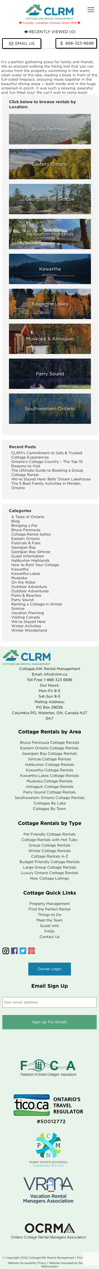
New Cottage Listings (49, 878)
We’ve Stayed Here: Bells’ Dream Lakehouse (50, 479)
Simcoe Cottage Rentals (49, 759)
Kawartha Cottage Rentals (49, 770)
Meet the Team (49, 920)
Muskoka (19, 578)
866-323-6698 (79, 43)
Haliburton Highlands (30, 560)
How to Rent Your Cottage (35, 565)
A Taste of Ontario (27, 517)
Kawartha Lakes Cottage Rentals (49, 775)
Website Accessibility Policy (27, 1263)
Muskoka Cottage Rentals (49, 781)
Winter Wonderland (29, 630)
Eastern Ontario (25, 538)
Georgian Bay (23, 547)
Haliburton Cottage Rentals (49, 764)
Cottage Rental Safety (31, 534)
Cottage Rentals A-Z (49, 856)
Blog (15, 521)
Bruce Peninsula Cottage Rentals (49, 742)
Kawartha (20, 569)
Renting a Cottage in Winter (36, 604)
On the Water (23, 582)
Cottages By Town (49, 809)
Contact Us (50, 937)
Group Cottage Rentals (49, 845)
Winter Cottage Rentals (49, 851)
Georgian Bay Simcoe (30, 552)
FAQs (49, 931)
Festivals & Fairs (26, 543)
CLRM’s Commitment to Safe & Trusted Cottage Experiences (46, 455)
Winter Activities (26, 626)
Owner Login (49, 969)
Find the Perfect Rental (49, 909)
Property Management (49, 903)
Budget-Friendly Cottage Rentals (50, 862)
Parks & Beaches (26, 595)
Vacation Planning (27, 613)
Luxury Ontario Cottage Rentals (49, 873)
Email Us (25, 43)
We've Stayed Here (28, 621)
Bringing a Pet (24, 525)
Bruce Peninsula (25, 530)
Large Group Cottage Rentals (49, 867)
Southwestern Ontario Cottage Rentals (49, 798)
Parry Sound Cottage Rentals (49, 792)
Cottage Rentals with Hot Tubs (49, 840)
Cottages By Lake (50, 803)
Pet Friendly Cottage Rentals (49, 834)
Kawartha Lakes (25, 573)
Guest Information (27, 556)
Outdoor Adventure (29, 587)
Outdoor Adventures (30, 591)
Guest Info (49, 926)
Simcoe (17, 608)
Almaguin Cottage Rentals (49, 786)
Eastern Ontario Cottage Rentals (49, 748)
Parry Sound (22, 600)
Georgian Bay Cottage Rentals (49, 753)
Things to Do (49, 915)
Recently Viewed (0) (52, 32)
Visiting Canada (25, 617)
